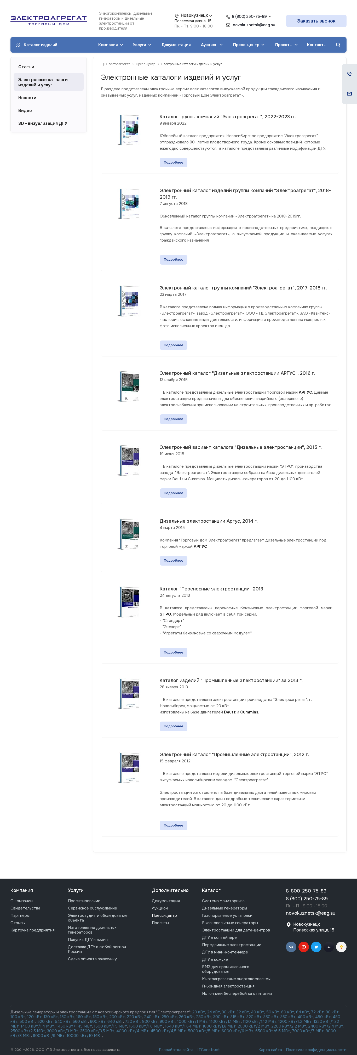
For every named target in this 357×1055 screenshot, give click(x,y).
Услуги (140, 44)
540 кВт (63, 1021)
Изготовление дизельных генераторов (92, 930)
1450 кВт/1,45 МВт (74, 1026)
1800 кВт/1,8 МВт (219, 1026)
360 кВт (288, 1016)
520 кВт (45, 1021)
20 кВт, (199, 1012)
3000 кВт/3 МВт (62, 1031)
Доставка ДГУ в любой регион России (97, 949)
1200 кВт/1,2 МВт (295, 1021)
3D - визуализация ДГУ (42, 123)
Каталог (211, 890)
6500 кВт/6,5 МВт (272, 1031)
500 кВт (27, 1021)
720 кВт (132, 1021)
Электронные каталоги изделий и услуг (43, 82)
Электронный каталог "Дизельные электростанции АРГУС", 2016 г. (237, 373)
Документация (176, 44)
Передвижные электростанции (231, 944)
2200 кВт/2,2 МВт (288, 1026)
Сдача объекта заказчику (92, 959)
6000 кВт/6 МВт (238, 1031)
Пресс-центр (246, 44)
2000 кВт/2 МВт (253, 1026)
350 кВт (271, 1016)
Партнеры (20, 915)
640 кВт (115, 1021)
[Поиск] (338, 45)
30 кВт (228, 1012)
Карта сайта (270, 1049)
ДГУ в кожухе (215, 959)
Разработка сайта (176, 1049)
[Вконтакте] (291, 947)
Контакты (316, 44)
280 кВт (203, 1016)
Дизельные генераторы (224, 908)
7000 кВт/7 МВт (308, 1031)
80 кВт (332, 1012)
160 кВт (83, 1016)
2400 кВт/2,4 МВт (325, 1026)
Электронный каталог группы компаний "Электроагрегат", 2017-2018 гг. (243, 288)
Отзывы (17, 922)
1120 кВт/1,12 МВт (259, 1021)
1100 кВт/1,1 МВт (225, 1021)
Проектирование (84, 900)
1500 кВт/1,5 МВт (110, 1026)
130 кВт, (52, 1016)
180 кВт (100, 1016)
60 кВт (287, 1012)
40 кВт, (258, 1012)
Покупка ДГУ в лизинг (89, 939)
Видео (25, 110)
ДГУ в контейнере (219, 937)
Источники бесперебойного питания (237, 993)
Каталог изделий (40, 44)
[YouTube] (303, 947)
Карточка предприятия (32, 930)
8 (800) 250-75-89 (249, 16)
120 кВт (34, 1016)
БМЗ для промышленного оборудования (225, 969)
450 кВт (323, 1016)
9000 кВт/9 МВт (49, 1035)
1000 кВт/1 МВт (192, 1021)
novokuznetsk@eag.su (310, 913)
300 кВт (221, 1016)
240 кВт (152, 1016)
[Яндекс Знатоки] (341, 947)
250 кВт (169, 1016)
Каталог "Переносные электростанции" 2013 (211, 589)
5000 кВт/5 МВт (204, 1031)
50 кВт (272, 1012)
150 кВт (67, 1016)
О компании (21, 900)
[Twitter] (316, 947)
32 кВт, (243, 1012)
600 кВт (98, 1021)
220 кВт (134, 1016)
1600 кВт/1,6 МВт (146, 1026)
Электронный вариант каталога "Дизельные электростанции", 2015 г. (241, 447)
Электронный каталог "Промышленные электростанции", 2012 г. (234, 754)
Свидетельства (25, 908)
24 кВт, (214, 1012)
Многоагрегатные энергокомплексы (236, 978)
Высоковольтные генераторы (230, 922)
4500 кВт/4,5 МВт (168, 1031)
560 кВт (79, 1021)
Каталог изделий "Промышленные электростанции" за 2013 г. (231, 680)
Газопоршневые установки (227, 915)
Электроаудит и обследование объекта (98, 918)
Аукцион (209, 44)
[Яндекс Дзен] (329, 947)
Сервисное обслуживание (92, 908)
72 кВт (317, 1012)
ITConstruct (208, 1049)
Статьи (26, 67)
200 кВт (117, 1016)
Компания (108, 44)
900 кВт (167, 1021)
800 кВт (150, 1021)
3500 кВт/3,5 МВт (97, 1031)
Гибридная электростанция (228, 986)
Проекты (284, 44)
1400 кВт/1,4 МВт (37, 1026)
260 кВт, (187, 1016)
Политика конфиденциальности (316, 1049)
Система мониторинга (223, 900)
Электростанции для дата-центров (236, 930)
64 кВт (302, 1012)
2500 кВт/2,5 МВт (27, 1031)
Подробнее (173, 162)
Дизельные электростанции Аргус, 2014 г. (209, 521)
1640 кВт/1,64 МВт (183, 1026)
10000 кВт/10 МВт (84, 1035)
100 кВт (17, 1016)
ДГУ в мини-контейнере (225, 952)
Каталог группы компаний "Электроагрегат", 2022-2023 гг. (228, 117)
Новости (27, 98)
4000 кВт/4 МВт (132, 1031)
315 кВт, (238, 1016)
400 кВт (305, 1016)
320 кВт (254, 1016)
